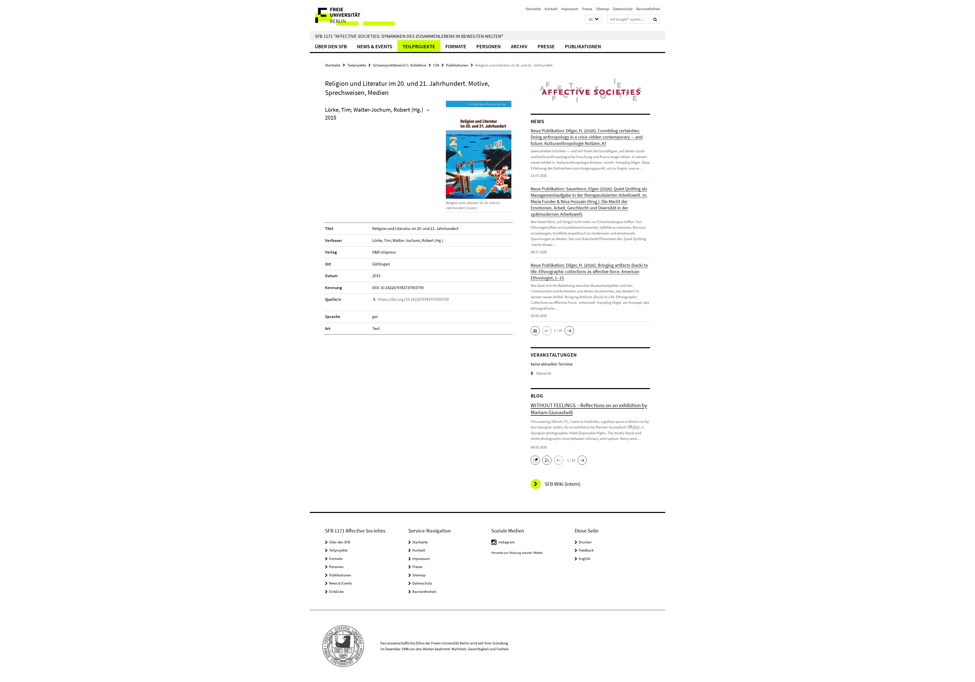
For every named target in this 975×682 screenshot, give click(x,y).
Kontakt (551, 8)
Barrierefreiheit (648, 8)
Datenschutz (622, 8)
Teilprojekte (418, 46)
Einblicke (336, 591)
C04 (436, 65)
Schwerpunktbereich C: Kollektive (399, 65)
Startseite (533, 8)
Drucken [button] (585, 542)
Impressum (569, 8)
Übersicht (543, 373)
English (584, 558)
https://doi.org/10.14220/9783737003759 (413, 299)
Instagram (506, 542)
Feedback (586, 550)
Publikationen (583, 46)
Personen (488, 46)
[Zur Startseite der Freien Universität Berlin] (352, 15)
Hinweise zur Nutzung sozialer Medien (517, 553)
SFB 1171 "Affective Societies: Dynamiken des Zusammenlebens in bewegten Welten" (409, 36)
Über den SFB (331, 46)
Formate (455, 46)
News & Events (374, 46)
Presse (587, 8)
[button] (594, 19)
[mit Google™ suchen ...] (655, 19)
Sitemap (602, 8)
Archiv (519, 46)
